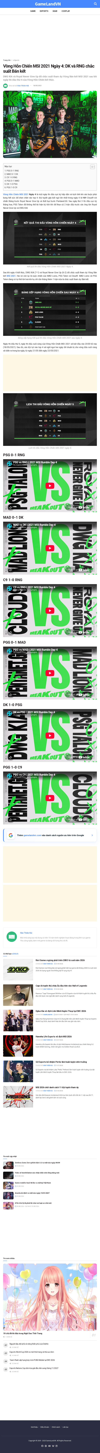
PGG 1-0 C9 (12, 187)
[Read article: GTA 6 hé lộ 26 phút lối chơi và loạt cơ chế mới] (8, 1205)
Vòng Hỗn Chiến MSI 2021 (15, 194)
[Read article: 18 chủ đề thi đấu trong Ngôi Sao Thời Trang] (50, 1297)
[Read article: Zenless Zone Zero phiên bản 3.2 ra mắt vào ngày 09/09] (8, 1165)
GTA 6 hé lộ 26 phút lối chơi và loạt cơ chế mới (33, 1203)
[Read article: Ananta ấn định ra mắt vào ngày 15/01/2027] (8, 1195)
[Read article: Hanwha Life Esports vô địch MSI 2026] (18, 1046)
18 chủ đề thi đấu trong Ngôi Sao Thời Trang (22, 1333)
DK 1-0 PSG (12, 184)
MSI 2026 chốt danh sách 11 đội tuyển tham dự (57, 1087)
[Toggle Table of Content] (91, 167)
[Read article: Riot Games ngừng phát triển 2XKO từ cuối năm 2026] (18, 969)
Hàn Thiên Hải (23, 86)
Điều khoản (44, 1427)
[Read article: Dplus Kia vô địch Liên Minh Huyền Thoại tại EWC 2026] (18, 1020)
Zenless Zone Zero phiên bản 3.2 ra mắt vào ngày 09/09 (37, 1163)
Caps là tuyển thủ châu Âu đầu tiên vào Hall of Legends (61, 986)
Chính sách (56, 1427)
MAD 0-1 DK (12, 174)
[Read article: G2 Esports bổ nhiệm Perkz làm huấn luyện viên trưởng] (18, 1071)
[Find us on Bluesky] (53, 1446)
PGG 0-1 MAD (13, 181)
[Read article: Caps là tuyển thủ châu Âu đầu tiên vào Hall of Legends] (18, 995)
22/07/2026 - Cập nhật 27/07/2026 (66, 1014)
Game (33, 11)
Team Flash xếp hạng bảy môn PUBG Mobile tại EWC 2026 (32, 1360)
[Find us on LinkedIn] (56, 1446)
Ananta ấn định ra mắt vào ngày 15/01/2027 (32, 1193)
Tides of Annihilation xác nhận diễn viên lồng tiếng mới (37, 1173)
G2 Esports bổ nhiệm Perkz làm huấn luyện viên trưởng (61, 1062)
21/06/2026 (59, 1091)
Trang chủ (7, 60)
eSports (44, 11)
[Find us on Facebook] (42, 1446)
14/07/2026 (59, 1040)
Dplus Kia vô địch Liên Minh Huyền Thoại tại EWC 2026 (61, 1011)
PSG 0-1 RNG (13, 170)
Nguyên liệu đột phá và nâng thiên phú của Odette (29, 1344)
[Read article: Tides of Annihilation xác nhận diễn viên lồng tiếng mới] (8, 1175)
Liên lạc (65, 1427)
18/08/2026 (59, 989)
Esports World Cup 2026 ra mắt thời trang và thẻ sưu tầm (32, 1352)
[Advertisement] (50, 36)
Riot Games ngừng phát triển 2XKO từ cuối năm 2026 (60, 960)
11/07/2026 (59, 1065)
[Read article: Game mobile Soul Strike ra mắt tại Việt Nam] (8, 1185)
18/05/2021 (37, 86)
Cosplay (66, 11)
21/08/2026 (59, 964)
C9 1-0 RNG (12, 177)
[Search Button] (95, 4)
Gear (55, 11)
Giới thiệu (34, 1427)
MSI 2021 (11, 276)
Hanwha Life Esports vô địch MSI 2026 (53, 1036)
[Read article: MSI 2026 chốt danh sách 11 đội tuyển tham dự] (18, 1096)
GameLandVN (48, 4)
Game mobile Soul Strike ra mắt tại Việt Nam (33, 1183)
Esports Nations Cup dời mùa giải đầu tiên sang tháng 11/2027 (34, 1368)
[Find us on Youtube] (49, 1446)
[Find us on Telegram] (46, 1446)
